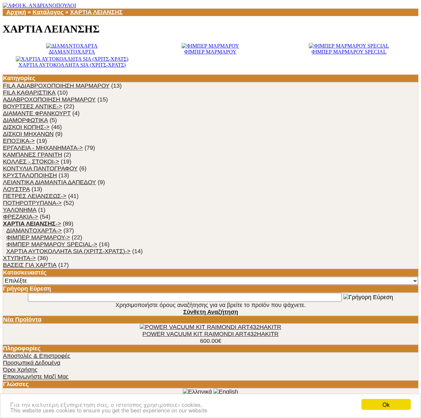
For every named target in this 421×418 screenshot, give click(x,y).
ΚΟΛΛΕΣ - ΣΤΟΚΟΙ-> (31, 161)
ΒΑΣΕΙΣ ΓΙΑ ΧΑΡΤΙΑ (30, 265)
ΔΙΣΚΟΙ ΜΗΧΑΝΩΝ (28, 134)
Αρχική (16, 12)
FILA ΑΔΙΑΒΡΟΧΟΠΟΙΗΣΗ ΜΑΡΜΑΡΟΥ (56, 85)
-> (32, 223)
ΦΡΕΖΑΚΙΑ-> (20, 216)
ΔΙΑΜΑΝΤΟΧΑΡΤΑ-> (34, 230)
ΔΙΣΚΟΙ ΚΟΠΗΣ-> (26, 127)
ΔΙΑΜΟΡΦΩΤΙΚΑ (25, 120)
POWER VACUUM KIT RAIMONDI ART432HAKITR (210, 334)
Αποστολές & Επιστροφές (36, 356)
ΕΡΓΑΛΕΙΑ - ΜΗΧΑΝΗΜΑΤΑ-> (43, 147)
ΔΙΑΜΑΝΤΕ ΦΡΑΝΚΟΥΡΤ (37, 113)
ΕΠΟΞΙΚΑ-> (19, 141)
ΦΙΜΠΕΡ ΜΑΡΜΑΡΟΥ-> (38, 237)
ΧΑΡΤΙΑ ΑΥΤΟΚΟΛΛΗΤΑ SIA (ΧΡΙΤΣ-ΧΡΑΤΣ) (72, 65)
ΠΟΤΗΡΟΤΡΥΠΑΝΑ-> (32, 203)
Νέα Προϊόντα (22, 319)
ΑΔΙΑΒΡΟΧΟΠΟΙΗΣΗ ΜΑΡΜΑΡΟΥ (49, 99)
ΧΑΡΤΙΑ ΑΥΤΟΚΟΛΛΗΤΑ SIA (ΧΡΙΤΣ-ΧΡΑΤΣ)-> (68, 251)
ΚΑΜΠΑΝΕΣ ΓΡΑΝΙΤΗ (32, 154)
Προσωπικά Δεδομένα (31, 363)
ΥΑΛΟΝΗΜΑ (20, 210)
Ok (386, 404)
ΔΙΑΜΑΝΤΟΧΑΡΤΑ (72, 52)
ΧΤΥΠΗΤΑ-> (19, 258)
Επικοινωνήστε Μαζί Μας (36, 376)
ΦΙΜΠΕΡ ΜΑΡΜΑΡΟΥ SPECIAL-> (51, 244)
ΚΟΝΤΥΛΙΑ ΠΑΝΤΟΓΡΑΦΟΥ (40, 168)
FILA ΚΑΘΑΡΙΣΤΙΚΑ (29, 92)
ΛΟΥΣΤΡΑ (16, 189)
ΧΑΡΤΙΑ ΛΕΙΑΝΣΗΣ (96, 12)
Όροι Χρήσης (20, 369)
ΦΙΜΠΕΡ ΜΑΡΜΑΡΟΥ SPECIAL (348, 52)
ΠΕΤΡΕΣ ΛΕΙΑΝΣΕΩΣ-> (34, 196)
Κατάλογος (48, 12)
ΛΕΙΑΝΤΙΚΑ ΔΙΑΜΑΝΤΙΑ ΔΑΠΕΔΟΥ (49, 182)
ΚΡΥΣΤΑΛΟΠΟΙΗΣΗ (30, 175)
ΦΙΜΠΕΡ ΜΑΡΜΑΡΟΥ (210, 52)
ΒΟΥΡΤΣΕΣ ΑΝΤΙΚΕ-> (32, 106)
